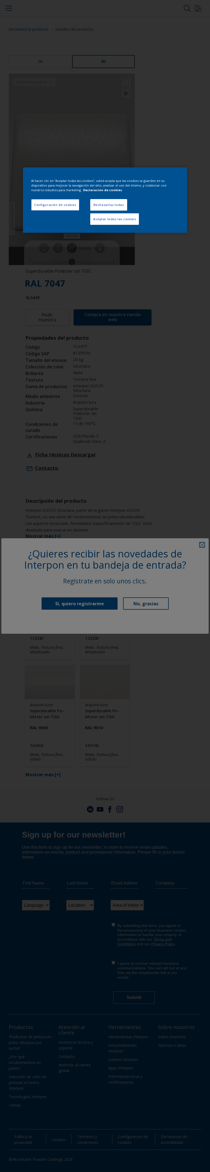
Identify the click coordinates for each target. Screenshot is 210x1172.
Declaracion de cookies (102, 190)
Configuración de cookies (55, 205)
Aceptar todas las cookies (114, 219)
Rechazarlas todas (109, 205)
